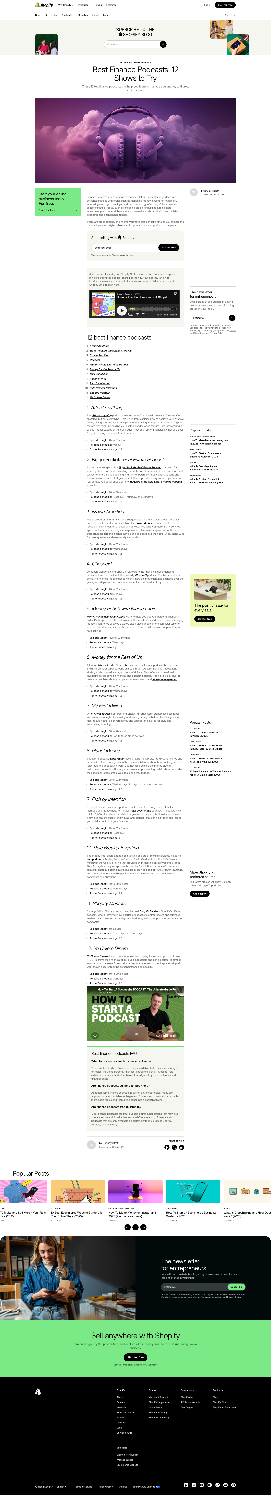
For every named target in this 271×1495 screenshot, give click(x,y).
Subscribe (236, 1286)
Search (228, 15)
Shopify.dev (187, 1397)
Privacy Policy (217, 333)
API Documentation (191, 1402)
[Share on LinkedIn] (181, 1147)
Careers (121, 1402)
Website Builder (125, 1459)
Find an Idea (51, 15)
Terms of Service (83, 1486)
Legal (119, 1427)
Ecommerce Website (127, 1464)
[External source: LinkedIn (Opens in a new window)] (225, 1485)
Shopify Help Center (159, 1402)
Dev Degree (187, 1407)
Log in (207, 5)
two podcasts (95, 859)
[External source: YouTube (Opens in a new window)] (202, 1485)
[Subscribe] (163, 44)
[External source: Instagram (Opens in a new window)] (209, 1485)
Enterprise (111, 5)
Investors (121, 1407)
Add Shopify (199, 893)
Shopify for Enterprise (224, 1407)
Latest (95, 15)
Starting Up (67, 15)
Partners (121, 1417)
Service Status (124, 1432)
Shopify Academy (158, 1412)
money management (164, 679)
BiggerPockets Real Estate (155, 481)
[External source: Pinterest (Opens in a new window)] (233, 1485)
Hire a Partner (156, 1407)
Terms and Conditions (212, 1297)
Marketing (83, 15)
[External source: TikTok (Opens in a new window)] (217, 1485)
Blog (37, 15)
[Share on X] (174, 1147)
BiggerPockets (111, 350)
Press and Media (125, 1412)
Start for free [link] (168, 247)
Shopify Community (159, 1417)
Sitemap (122, 1486)
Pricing (98, 5)
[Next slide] (143, 1227)
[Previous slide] (127, 1227)
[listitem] (135, 1201)
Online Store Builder (127, 1454)
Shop (215, 1397)
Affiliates (121, 1422)
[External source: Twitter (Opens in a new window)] (194, 1485)
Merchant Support (158, 1397)
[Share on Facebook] (167, 1147)
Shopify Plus (219, 1402)
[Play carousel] (135, 1227)
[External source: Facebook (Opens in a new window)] (186, 1485)
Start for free (225, 5)
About (120, 1397)
